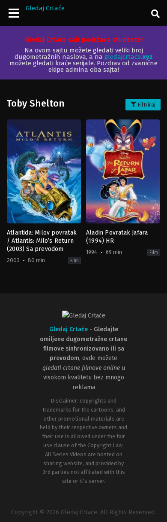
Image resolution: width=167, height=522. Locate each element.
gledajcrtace (128, 57)
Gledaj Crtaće (45, 8)
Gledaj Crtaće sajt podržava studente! (84, 39)
